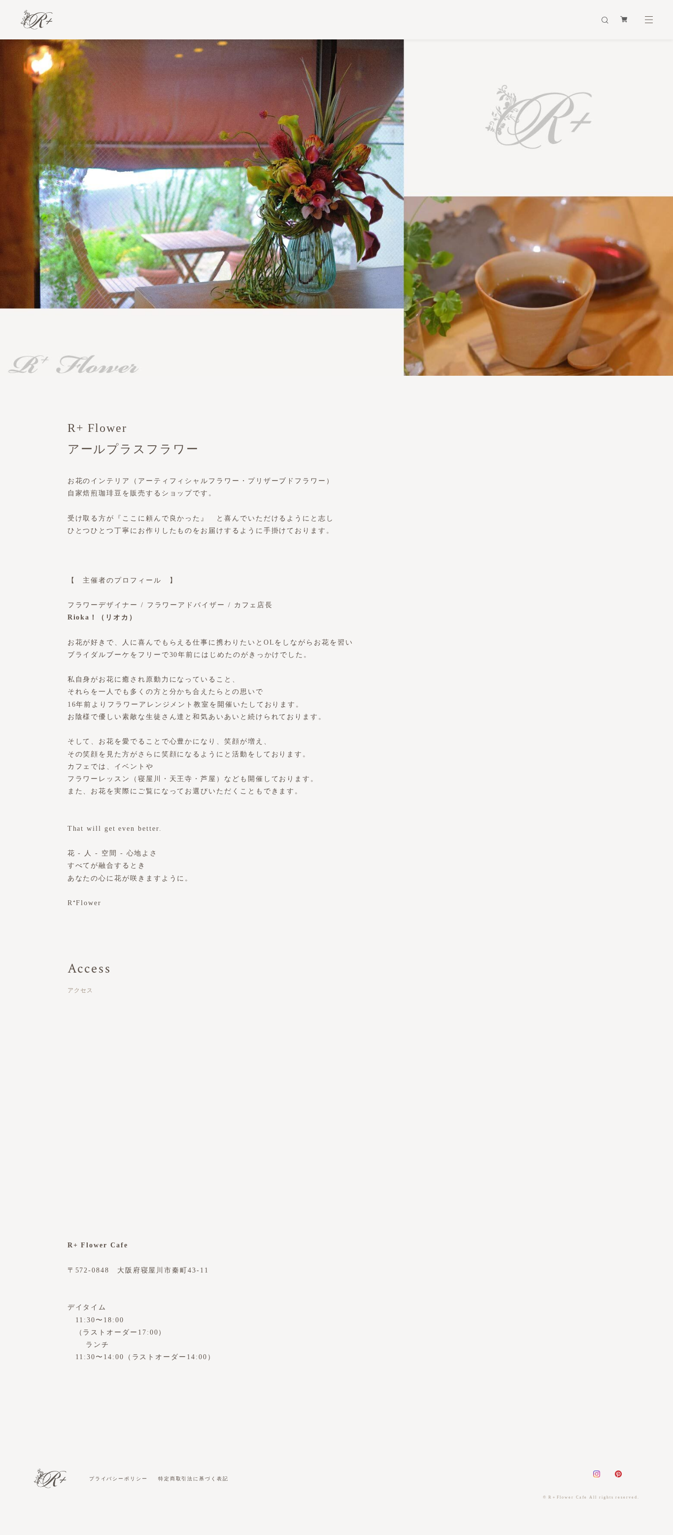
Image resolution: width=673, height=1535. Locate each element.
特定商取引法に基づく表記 (193, 1478)
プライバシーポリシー (118, 1478)
